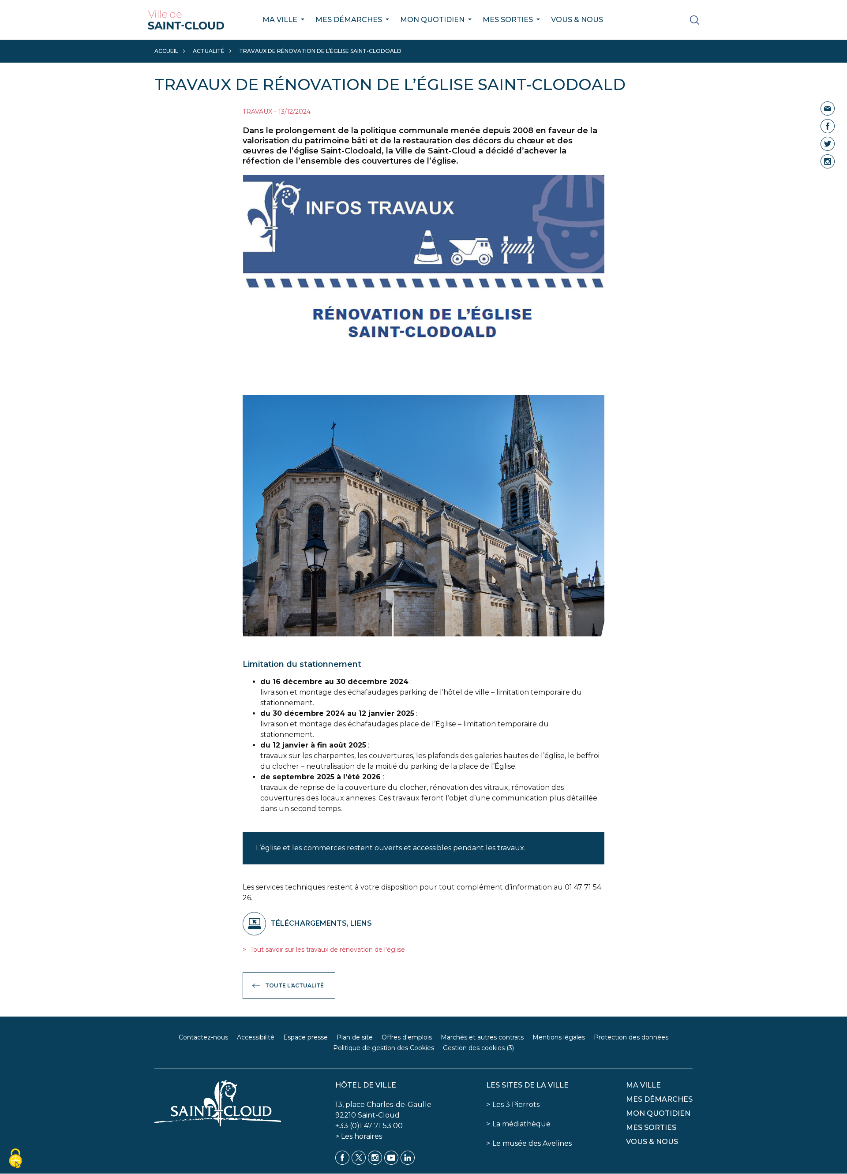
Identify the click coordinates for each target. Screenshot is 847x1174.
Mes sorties (509, 19)
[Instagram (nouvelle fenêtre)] (828, 161)
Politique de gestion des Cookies (383, 1048)
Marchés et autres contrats (482, 1037)
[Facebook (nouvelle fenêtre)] (828, 125)
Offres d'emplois (407, 1037)
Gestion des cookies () (478, 1048)
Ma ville (280, 19)
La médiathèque (521, 1124)
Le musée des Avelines (532, 1143)
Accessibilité (255, 1037)
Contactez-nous (203, 1037)
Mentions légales (558, 1037)
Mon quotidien (433, 19)
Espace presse (305, 1037)
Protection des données (631, 1037)
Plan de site (355, 1037)
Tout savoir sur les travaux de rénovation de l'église (326, 949)
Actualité (209, 51)
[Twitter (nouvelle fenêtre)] (828, 143)
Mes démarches (349, 19)
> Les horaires (358, 1136)
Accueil (166, 51)
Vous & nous (577, 19)
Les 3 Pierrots (516, 1104)
